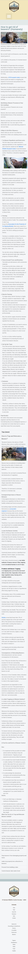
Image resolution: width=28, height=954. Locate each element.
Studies (4, 617)
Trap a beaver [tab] (6, 432)
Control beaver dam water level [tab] (11, 871)
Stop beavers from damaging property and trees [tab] (14, 856)
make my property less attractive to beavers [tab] (12, 862)
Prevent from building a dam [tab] (10, 867)
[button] (9, 16)
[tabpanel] (14, 644)
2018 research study (14, 77)
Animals (14, 904)
